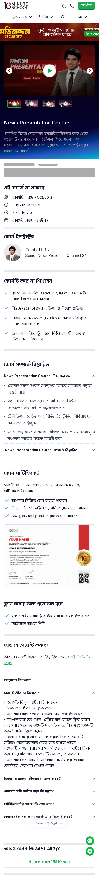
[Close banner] (96, 25)
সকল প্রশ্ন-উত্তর (46, 823)
